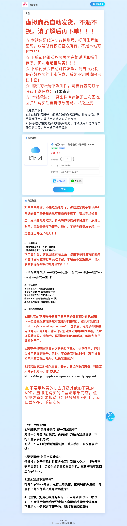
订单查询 (62, 91)
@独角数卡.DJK (68, 523)
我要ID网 (63, 520)
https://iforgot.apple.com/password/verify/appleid (60, 376)
